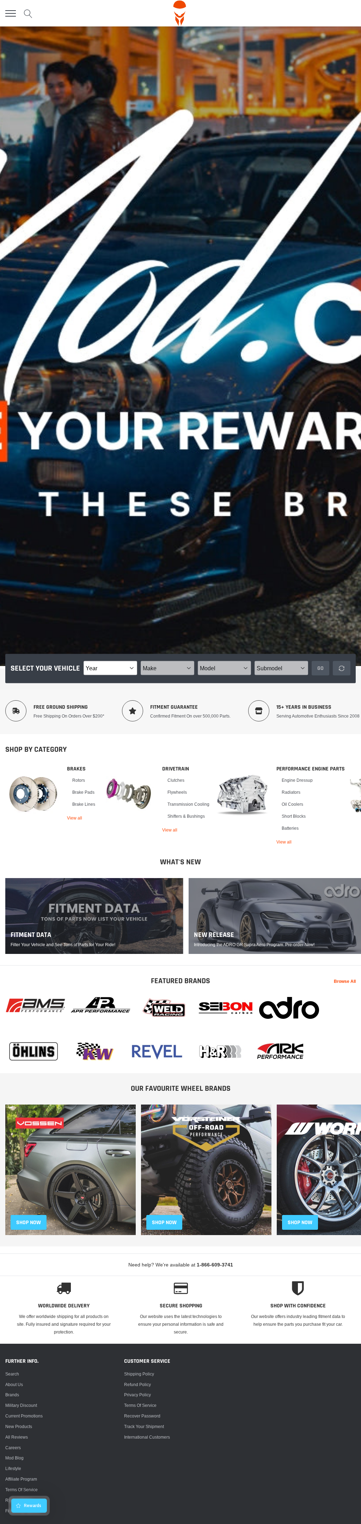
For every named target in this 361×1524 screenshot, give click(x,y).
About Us (14, 1384)
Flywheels (177, 792)
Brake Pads (83, 792)
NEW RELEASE (214, 935)
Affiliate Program (21, 1479)
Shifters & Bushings (186, 816)
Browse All (345, 981)
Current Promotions (24, 1416)
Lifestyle (13, 1468)
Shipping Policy (139, 1374)
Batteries (290, 828)
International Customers (147, 1437)
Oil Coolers (292, 804)
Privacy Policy (137, 1394)
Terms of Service (21, 1489)
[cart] (351, 13)
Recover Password (142, 1416)
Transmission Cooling (188, 804)
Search (12, 1374)
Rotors (78, 780)
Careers (13, 1447)
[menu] (10, 13)
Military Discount (21, 1405)
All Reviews (16, 1437)
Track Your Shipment (144, 1426)
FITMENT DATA (31, 935)
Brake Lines (83, 804)
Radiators (291, 792)
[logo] (179, 13)
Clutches (175, 780)
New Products (18, 1426)
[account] (335, 13)
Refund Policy (137, 1384)
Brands (12, 1394)
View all (74, 818)
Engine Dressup (297, 780)
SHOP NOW (28, 1222)
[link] (33, 794)
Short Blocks (294, 816)
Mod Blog (14, 1457)
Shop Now (300, 1222)
